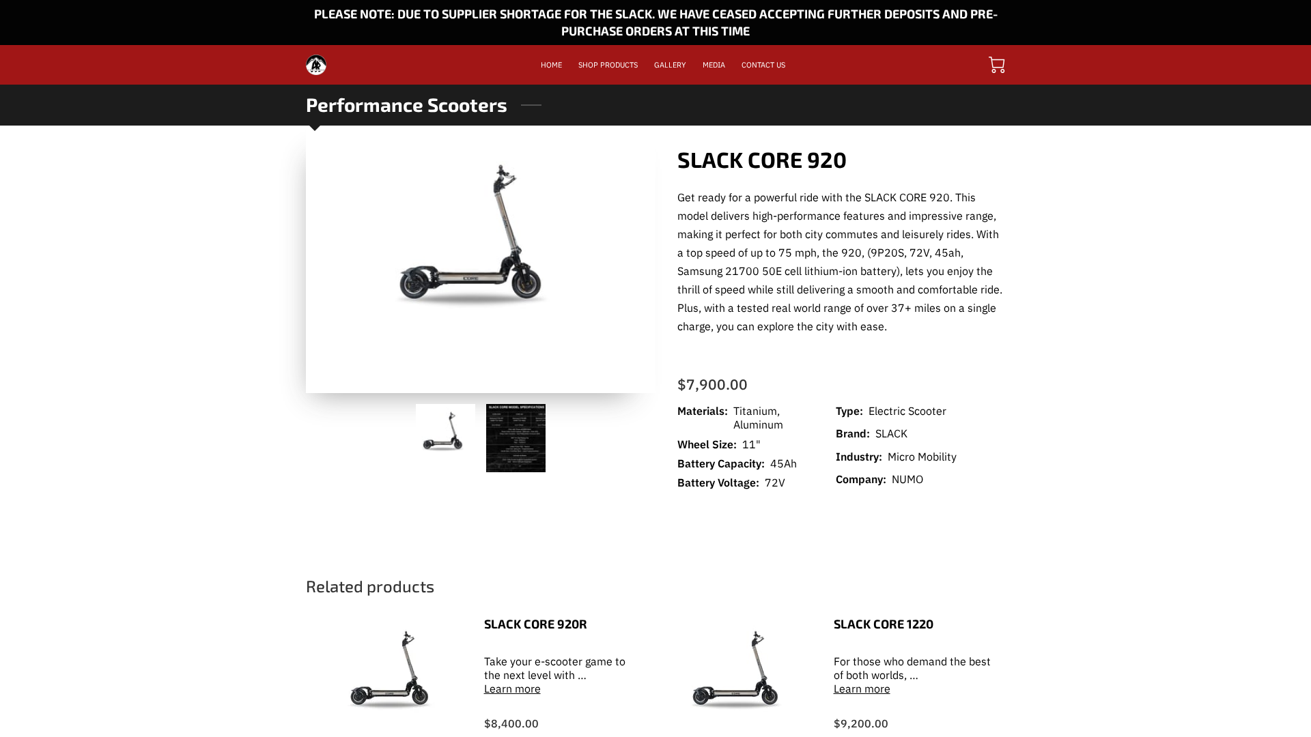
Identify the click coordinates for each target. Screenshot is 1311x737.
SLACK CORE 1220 (883, 623)
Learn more (512, 688)
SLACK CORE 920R (535, 623)
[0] (997, 65)
